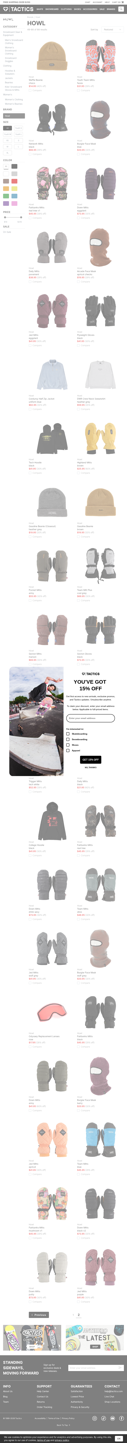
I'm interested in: (75, 729)
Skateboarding (79, 734)
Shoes (75, 745)
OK (119, 1438)
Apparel (76, 750)
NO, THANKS (90, 767)
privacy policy (62, 1440)
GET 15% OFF (91, 759)
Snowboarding (79, 739)
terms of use (43, 1440)
